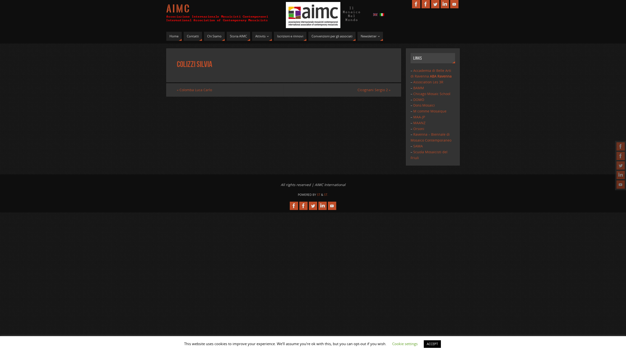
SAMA (418, 146)
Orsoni (418, 128)
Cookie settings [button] (405, 343)
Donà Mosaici (424, 105)
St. (326, 195)
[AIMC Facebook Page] (620, 146)
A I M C (177, 9)
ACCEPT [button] (432, 344)
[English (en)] (375, 14)
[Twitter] (620, 165)
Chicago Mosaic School (431, 93)
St (318, 195)
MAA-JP (419, 117)
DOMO (418, 99)
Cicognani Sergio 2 (374, 90)
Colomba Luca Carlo (194, 90)
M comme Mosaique (430, 111)
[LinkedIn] (620, 175)
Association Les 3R (428, 82)
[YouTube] (620, 184)
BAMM (418, 88)
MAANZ (419, 123)
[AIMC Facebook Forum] (620, 156)
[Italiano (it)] (382, 14)
